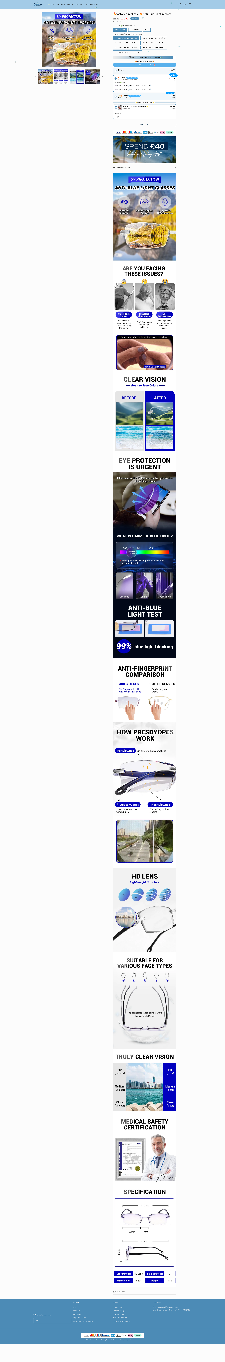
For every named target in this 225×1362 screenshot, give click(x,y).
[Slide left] (35, 77)
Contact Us (77, 1314)
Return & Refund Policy (121, 1321)
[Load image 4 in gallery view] (92, 76)
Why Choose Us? (79, 1318)
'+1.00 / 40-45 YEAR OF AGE (126, 38)
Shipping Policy (118, 1314)
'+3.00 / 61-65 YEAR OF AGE (126, 47)
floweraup (93, 1340)
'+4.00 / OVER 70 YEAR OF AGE (127, 52)
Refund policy (114, 1339)
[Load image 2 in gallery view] (61, 76)
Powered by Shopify (101, 1340)
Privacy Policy (118, 1307)
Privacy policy (124, 1339)
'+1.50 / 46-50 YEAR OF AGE (154, 38)
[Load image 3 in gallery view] (76, 76)
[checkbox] (145, 107)
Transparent (135, 29)
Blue (146, 29)
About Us (76, 1311)
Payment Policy (118, 1311)
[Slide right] (103, 77)
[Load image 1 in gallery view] (45, 76)
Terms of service (135, 1339)
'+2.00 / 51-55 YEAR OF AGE (126, 43)
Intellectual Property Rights (83, 1321)
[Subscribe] (69, 1320)
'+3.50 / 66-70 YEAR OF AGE (154, 47)
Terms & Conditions (120, 1318)
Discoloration (120, 29)
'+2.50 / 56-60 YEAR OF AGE (154, 43)
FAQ (74, 1307)
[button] (60, 4)
